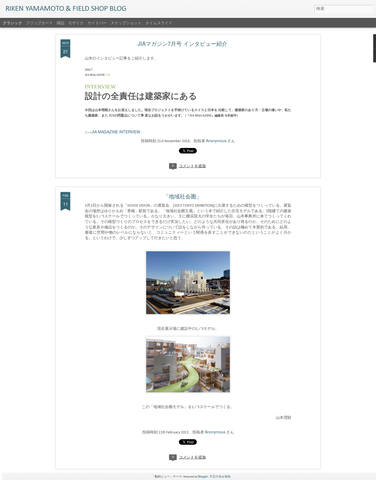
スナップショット (126, 22)
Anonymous (216, 140)
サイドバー (97, 22)
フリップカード (39, 22)
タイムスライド (158, 22)
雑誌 (60, 22)
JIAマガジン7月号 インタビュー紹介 (182, 43)
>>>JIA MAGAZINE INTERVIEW (112, 131)
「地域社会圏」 (182, 196)
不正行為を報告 (220, 476)
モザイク (76, 22)
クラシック (12, 22)
